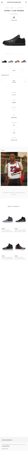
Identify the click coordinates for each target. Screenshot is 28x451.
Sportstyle (14, 117)
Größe (14, 70)
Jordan (11, 7)
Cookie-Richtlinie (5, 446)
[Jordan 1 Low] (4, 61)
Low (14, 132)
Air (14, 125)
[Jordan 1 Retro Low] (23, 61)
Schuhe (6, 7)
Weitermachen (5, 448)
